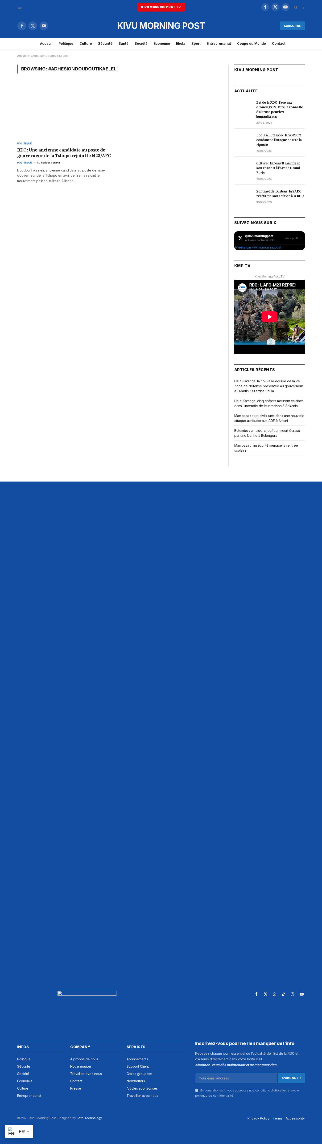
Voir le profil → (293, 238)
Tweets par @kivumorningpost (257, 247)
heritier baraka (50, 162)
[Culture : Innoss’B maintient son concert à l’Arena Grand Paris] (243, 168)
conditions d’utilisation (271, 1090)
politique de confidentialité (214, 1095)
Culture (85, 43)
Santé (123, 43)
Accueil (22, 55)
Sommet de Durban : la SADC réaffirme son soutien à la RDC (280, 193)
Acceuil (46, 43)
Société (141, 43)
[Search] (295, 7)
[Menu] (20, 7)
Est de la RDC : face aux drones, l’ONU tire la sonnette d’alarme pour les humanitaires (279, 109)
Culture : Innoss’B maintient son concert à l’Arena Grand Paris (278, 168)
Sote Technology (89, 1118)
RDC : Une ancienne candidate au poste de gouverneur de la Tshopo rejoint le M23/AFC (64, 152)
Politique (66, 43)
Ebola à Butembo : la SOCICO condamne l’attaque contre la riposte (278, 140)
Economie (162, 43)
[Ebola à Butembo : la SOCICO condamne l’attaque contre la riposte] (243, 140)
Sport (196, 43)
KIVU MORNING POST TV (161, 7)
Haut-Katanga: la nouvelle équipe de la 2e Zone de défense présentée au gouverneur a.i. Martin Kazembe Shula (268, 386)
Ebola (180, 43)
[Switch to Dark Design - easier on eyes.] (303, 7)
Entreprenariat (219, 43)
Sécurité (105, 43)
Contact (278, 43)
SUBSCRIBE (292, 26)
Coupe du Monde (251, 43)
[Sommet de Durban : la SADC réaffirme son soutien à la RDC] (243, 196)
